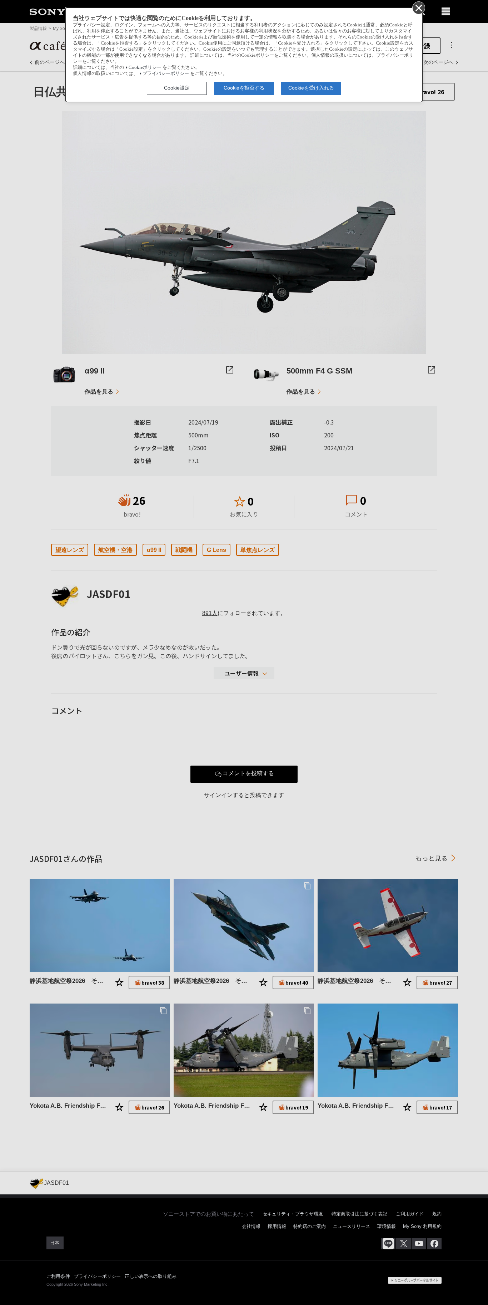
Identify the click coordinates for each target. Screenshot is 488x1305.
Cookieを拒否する (244, 88)
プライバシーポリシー (166, 73)
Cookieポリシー (145, 67)
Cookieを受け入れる (311, 88)
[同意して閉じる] (418, 7)
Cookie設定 (177, 88)
